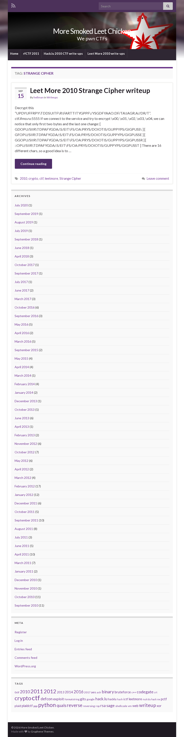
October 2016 (25, 307)
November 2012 (26, 443)
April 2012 (22, 469)
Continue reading (33, 164)
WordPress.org (25, 666)
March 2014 (23, 375)
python (47, 704)
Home (14, 53)
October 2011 (25, 512)
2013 (60, 692)
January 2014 (24, 392)
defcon (47, 698)
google (91, 699)
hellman (39, 97)
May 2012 (21, 461)
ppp (35, 706)
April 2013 (22, 426)
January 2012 (24, 495)
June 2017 (22, 290)
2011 (37, 691)
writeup (147, 705)
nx (158, 699)
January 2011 (24, 571)
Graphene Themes (42, 731)
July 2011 (21, 537)
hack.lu (101, 698)
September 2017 (26, 273)
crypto (33, 178)
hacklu (112, 699)
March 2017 (23, 299)
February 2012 (25, 486)
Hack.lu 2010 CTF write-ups (63, 53)
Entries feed (23, 649)
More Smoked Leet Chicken (92, 31)
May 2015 (21, 358)
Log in (19, 640)
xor (159, 706)
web (135, 706)
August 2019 (24, 222)
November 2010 (26, 588)
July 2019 (21, 231)
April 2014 (22, 367)
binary (108, 691)
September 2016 (26, 316)
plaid (18, 706)
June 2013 (22, 418)
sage (110, 705)
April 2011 (22, 554)
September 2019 (26, 214)
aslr (99, 692)
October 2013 (25, 409)
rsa (103, 705)
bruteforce (123, 692)
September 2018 (26, 239)
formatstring (72, 699)
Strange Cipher (70, 178)
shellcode (121, 706)
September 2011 (26, 520)
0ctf (17, 692)
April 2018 (22, 256)
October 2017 (25, 265)
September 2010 (26, 605)
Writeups (52, 97)
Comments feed (26, 657)
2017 (87, 692)
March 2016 (23, 341)
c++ (133, 692)
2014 (69, 692)
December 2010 (26, 580)
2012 (50, 691)
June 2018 (22, 248)
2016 (78, 691)
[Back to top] (174, 727)
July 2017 (21, 282)
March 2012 (23, 478)
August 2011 (24, 529)
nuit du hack (150, 699)
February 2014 (25, 384)
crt (155, 692)
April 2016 (22, 333)
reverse (74, 705)
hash (120, 699)
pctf (164, 699)
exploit (58, 699)
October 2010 (25, 597)
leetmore (51, 178)
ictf (125, 699)
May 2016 (21, 324)
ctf (41, 178)
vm (130, 706)
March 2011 (23, 563)
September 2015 (26, 350)
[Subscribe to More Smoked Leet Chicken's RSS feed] (13, 5)
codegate (145, 691)
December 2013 (26, 401)
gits (83, 699)
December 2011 (26, 503)
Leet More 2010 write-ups (106, 53)
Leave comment (158, 178)
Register (21, 632)
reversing (89, 706)
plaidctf (27, 706)
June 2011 (22, 546)
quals (61, 705)
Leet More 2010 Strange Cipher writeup (90, 90)
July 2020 (21, 205)
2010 (23, 178)
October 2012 (25, 452)
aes (93, 692)
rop (98, 706)
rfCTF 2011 (31, 53)
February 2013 (25, 435)
